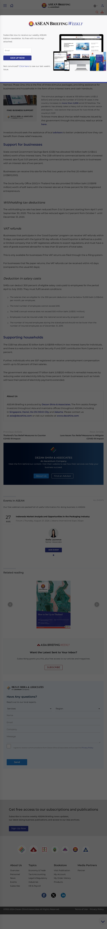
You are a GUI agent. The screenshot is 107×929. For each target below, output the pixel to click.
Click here (24, 66)
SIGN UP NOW (17, 58)
